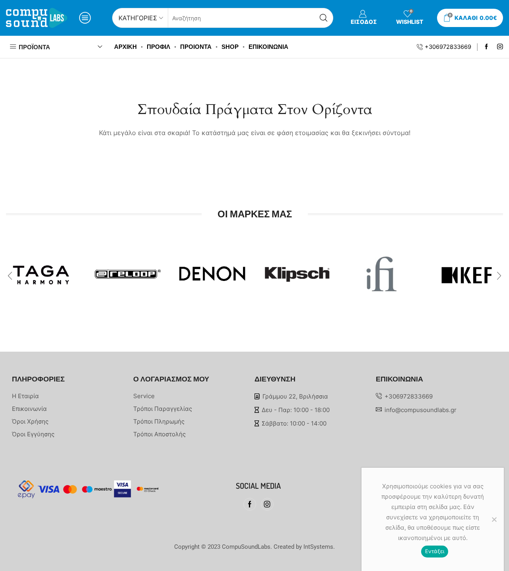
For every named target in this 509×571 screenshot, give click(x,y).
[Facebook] (487, 47)
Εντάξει (435, 551)
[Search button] (323, 17)
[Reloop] (127, 270)
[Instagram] (500, 47)
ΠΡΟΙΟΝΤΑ (196, 46)
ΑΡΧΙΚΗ (125, 46)
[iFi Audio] (381, 272)
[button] (10, 276)
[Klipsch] (296, 272)
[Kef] (466, 269)
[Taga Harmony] (42, 271)
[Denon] (212, 268)
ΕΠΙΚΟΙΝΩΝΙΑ (268, 46)
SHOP (230, 46)
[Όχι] (494, 519)
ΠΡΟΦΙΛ (158, 46)
